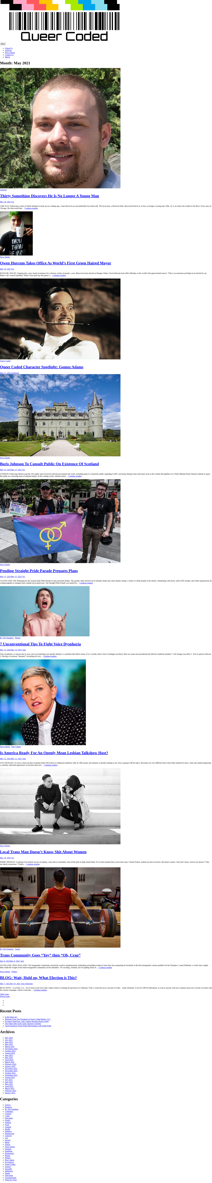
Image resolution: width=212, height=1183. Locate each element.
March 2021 (9, 1088)
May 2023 (9, 1044)
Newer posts (5, 996)
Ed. (12, 202)
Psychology (9, 1162)
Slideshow (9, 1171)
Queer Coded (5, 361)
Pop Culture (16, 747)
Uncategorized (10, 1178)
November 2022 (11, 1049)
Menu (3, 44)
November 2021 (11, 1071)
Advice (8, 1105)
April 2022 (9, 1060)
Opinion (8, 1149)
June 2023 (9, 1042)
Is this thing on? (11, 1017)
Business (8, 1107)
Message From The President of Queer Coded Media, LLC (28, 1019)
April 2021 (9, 1086)
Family (7, 1120)
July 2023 (9, 1040)
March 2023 (9, 1047)
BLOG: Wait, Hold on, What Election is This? (38, 977)
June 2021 (9, 1082)
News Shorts (10, 53)
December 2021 (11, 1069)
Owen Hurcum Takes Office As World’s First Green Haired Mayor (55, 263)
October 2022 (10, 1051)
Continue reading (31, 208)
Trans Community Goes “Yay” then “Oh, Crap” (40, 955)
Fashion (8, 1122)
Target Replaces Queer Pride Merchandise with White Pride (28, 1026)
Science (8, 1167)
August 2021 (10, 1077)
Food (7, 1125)
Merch (7, 57)
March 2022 (9, 1062)
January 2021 (10, 1093)
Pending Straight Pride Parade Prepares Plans (39, 570)
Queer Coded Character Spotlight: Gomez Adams (41, 367)
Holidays (8, 1131)
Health (7, 1129)
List (6, 1138)
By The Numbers (6, 638)
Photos (17, 638)
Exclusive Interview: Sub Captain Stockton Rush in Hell (27, 1021)
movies (7, 1140)
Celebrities (9, 1111)
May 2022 (9, 1058)
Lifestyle (8, 50)
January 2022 (10, 1066)
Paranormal (9, 1153)
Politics (14, 972)
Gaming (8, 1127)
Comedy (8, 1114)
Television (9, 1175)
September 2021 (11, 1075)
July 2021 (9, 1080)
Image (16, 373)
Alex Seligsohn (27, 984)
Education (9, 1118)
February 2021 (10, 1091)
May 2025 (9, 1038)
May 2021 (9, 1084)
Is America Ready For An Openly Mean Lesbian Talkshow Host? (54, 753)
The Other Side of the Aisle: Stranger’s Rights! (23, 1024)
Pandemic (9, 1151)
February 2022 (10, 1064)
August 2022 (10, 1053)
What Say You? (11, 1180)
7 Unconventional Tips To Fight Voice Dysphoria (40, 644)
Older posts (4, 994)
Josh (24, 650)
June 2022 (9, 1055)
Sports (17, 949)
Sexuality (8, 1169)
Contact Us (9, 55)
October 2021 (10, 1073)
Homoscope (9, 1134)
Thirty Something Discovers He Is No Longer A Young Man (49, 196)
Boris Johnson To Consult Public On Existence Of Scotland (49, 464)
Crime (7, 1116)
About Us (9, 48)
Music (7, 1142)
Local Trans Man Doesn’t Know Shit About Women (43, 852)
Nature (7, 1145)
